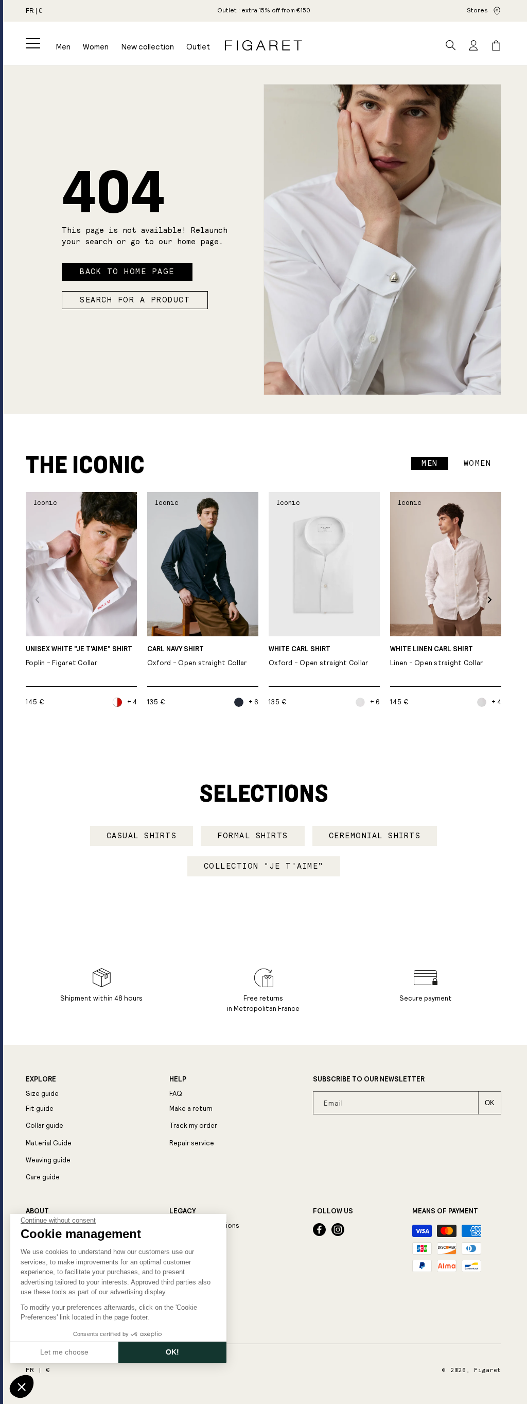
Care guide (43, 1177)
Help (177, 1079)
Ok (490, 1103)
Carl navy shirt (197, 656)
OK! (172, 1352)
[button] (33, 43)
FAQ (175, 1093)
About (37, 1211)
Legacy (182, 1211)
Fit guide (40, 1108)
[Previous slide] (37, 599)
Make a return (191, 1108)
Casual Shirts (142, 835)
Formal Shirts (252, 835)
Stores (477, 10)
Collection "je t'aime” (264, 866)
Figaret (487, 1370)
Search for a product (135, 300)
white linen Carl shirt (436, 656)
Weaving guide (48, 1160)
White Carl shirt (318, 656)
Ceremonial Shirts (375, 835)
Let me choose (64, 1352)
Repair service (191, 1143)
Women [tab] (477, 463)
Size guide (42, 1093)
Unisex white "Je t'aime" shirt (79, 656)
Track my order (193, 1125)
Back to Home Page (127, 271)
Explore (41, 1079)
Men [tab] (429, 463)
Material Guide (49, 1143)
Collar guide (44, 1125)
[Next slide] (489, 599)
